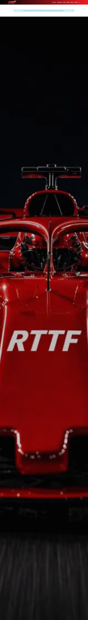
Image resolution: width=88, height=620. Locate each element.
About (72, 2)
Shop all (54, 2)
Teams (64, 2)
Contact (76, 2)
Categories (59, 2)
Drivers (68, 2)
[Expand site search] (79, 2)
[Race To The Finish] (12, 2)
